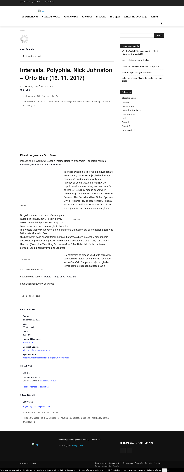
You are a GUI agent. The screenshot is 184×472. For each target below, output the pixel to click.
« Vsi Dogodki (27, 49)
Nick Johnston (53, 164)
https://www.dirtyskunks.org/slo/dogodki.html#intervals (46, 357)
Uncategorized (128, 130)
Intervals (25, 164)
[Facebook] (155, 3)
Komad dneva (128, 106)
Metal (25, 342)
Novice (125, 118)
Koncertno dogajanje (131, 110)
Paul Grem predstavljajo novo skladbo (138, 72)
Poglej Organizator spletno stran (36, 406)
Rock (31, 342)
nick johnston (36, 350)
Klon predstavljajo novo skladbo (135, 60)
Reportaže (126, 126)
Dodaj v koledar (33, 296)
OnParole (46, 276)
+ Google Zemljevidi (48, 380)
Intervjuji (126, 102)
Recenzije (126, 122)
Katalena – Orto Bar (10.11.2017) (41, 96)
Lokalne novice (128, 114)
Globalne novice (129, 98)
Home (22, 30)
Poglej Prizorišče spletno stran (36, 386)
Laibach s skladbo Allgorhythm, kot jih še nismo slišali (142, 79)
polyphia (47, 350)
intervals (26, 350)
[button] (160, 23)
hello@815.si (77, 445)
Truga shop (59, 276)
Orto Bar (72, 276)
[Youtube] (161, 3)
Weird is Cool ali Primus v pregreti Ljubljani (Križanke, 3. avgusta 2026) (140, 52)
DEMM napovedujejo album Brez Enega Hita (140, 66)
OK (164, 470)
